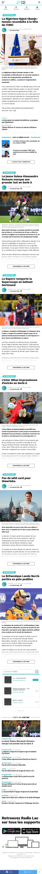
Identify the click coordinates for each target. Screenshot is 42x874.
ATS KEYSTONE (14, 30)
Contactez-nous (29, 856)
